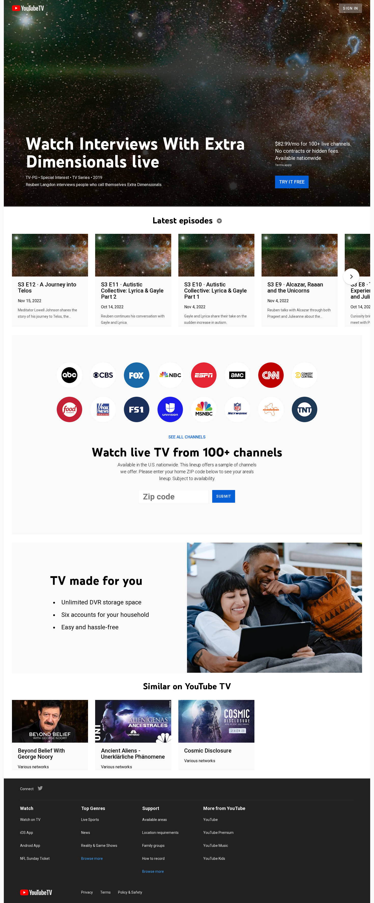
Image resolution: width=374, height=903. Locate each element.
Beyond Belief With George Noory (41, 753)
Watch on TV (30, 820)
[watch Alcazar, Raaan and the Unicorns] (300, 255)
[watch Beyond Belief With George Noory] (50, 721)
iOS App (26, 833)
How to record (153, 858)
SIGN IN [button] (350, 8)
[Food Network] (69, 410)
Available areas (154, 820)
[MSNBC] (204, 410)
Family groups (153, 846)
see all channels (187, 437)
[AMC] (237, 375)
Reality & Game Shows (99, 846)
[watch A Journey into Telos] (50, 255)
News (85, 833)
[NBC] (170, 375)
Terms (105, 892)
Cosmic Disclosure (208, 750)
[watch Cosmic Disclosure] (216, 721)
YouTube (210, 820)
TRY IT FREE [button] (292, 182)
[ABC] (69, 375)
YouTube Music (215, 846)
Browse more (92, 858)
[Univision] (170, 410)
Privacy (87, 892)
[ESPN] (204, 375)
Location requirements (160, 833)
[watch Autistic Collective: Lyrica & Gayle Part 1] (216, 255)
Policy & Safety (130, 892)
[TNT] (304, 410)
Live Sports (90, 820)
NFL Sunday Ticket (35, 858)
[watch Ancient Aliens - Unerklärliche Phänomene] (133, 721)
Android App (30, 846)
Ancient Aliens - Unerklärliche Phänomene (133, 753)
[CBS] (103, 375)
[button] (351, 276)
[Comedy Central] (304, 375)
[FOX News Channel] (103, 410)
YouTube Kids (214, 858)
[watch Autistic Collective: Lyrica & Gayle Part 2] (133, 255)
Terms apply (283, 165)
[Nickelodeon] (271, 410)
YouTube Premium (218, 833)
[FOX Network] (136, 375)
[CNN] (271, 375)
